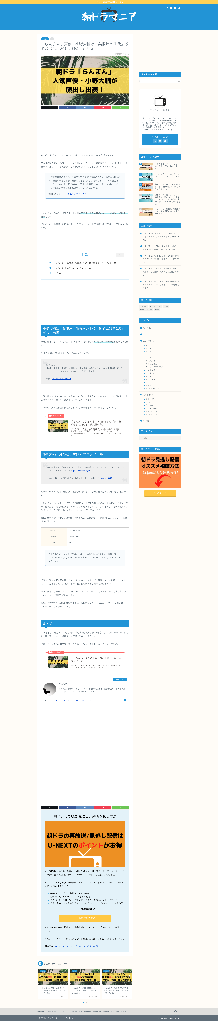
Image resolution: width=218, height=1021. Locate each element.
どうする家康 (151, 408)
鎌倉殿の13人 (151, 411)
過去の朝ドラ (149, 341)
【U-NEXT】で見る (85, 918)
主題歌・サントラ (156, 306)
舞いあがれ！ (151, 361)
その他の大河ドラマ (154, 414)
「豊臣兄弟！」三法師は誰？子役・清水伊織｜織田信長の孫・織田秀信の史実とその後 (161, 272)
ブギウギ (149, 355)
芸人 (157, 309)
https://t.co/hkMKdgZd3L (82, 471)
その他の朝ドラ (152, 388)
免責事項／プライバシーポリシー (50, 1018)
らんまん (45, 39)
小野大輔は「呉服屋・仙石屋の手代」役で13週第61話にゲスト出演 (85, 263)
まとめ (58, 273)
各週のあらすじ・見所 (76, 194)
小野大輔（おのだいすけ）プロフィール (73, 268)
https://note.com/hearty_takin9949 (72, 700)
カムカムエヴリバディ (155, 367)
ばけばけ (147, 334)
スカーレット (151, 379)
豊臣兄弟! (150, 399)
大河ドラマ (148, 395)
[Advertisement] (85, 132)
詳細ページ (160, 493)
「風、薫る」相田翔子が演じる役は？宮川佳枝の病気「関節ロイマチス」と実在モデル (161, 259)
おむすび (149, 348)
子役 (167, 306)
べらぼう (149, 402)
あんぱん (149, 345)
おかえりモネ (151, 370)
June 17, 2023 (106, 478)
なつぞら (149, 382)
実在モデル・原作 (147, 309)
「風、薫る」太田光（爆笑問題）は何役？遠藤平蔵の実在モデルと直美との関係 (161, 247)
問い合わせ (69, 1018)
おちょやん (150, 373)
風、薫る (147, 328)
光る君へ (149, 405)
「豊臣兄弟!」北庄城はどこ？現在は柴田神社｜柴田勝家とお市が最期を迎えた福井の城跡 (161, 237)
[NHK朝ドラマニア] (109, 29)
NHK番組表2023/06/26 (61, 379)
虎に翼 (148, 351)
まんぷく (149, 385)
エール (148, 376)
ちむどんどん (151, 364)
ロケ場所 (144, 306)
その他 (146, 421)
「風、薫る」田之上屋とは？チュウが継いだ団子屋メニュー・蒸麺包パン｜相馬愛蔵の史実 (161, 285)
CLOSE (120, 254)
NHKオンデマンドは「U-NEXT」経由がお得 (76, 946)
